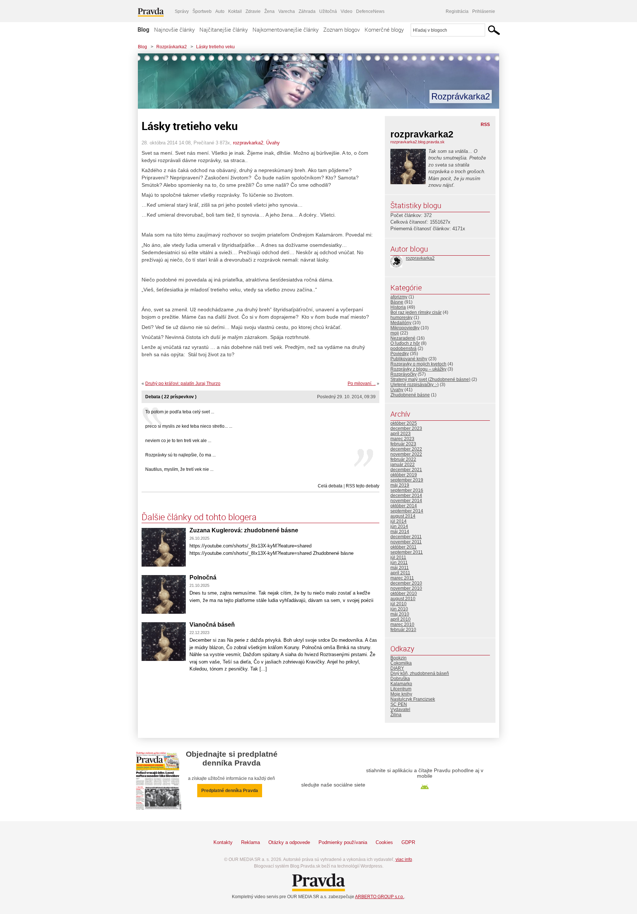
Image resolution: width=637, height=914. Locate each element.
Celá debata (330, 485)
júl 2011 (398, 557)
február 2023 (403, 444)
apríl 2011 (400, 572)
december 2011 (406, 536)
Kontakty (223, 842)
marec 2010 (402, 624)
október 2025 (403, 423)
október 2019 (403, 474)
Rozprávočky (403, 374)
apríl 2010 (400, 619)
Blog (143, 29)
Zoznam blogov (341, 29)
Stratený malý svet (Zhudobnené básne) (430, 379)
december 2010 (406, 583)
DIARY (397, 668)
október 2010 (403, 593)
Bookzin (398, 658)
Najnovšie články (174, 29)
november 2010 (406, 588)
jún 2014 (399, 526)
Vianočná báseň (212, 624)
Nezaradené (402, 338)
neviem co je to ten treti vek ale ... (178, 440)
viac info (404, 859)
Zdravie (253, 11)
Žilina (395, 714)
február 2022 (403, 459)
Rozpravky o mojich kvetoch (418, 364)
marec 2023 (402, 438)
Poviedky (399, 353)
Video (346, 11)
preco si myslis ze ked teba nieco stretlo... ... (188, 426)
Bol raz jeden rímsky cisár (416, 312)
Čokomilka (401, 663)
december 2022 (406, 449)
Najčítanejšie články (223, 29)
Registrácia (457, 11)
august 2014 (402, 516)
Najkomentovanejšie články (285, 29)
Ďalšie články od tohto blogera (199, 517)
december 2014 (406, 495)
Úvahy (273, 143)
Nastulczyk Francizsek (412, 699)
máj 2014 (399, 531)
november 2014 (406, 500)
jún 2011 (399, 562)
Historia (398, 307)
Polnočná (202, 577)
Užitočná (328, 11)
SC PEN (398, 704)
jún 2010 (399, 609)
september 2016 (406, 490)
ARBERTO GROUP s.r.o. (379, 896)
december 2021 (406, 469)
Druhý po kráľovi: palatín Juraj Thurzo (182, 383)
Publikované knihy (408, 358)
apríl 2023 (400, 433)
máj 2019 (399, 485)
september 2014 (406, 511)
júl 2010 (398, 603)
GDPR (408, 842)
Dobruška (400, 678)
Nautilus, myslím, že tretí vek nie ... (179, 469)
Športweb (202, 11)
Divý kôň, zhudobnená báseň (419, 673)
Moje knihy (401, 694)
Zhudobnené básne (410, 395)
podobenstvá (403, 348)
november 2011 (406, 541)
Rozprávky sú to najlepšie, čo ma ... (180, 455)
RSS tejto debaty (362, 485)
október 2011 (403, 547)
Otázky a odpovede (289, 842)
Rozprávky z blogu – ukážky (418, 369)
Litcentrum (400, 688)
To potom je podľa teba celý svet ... (179, 411)
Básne (396, 302)
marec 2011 (402, 578)
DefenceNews (370, 11)
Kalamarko (401, 683)
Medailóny (400, 322)
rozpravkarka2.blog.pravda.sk (417, 142)
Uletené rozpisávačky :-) (414, 384)
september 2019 (406, 480)
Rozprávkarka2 (171, 46)
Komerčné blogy (384, 29)
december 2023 (406, 428)
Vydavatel (400, 709)
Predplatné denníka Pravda (229, 790)
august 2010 (402, 598)
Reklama (250, 842)
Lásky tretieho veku (215, 46)
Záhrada (307, 11)
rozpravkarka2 (248, 143)
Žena (269, 11)
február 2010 (403, 629)
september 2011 (406, 552)
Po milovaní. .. (362, 383)
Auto (219, 11)
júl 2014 (398, 521)
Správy (182, 11)
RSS (485, 124)
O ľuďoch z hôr (405, 343)
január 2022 (402, 464)
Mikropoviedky (405, 327)
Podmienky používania (342, 842)
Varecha (286, 11)
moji (394, 333)
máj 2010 (399, 614)
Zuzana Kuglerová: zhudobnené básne (243, 530)
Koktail (235, 11)
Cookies (384, 842)
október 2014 (403, 505)
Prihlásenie (483, 11)
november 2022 (406, 454)
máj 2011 (399, 567)
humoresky (401, 317)
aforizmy (398, 297)
